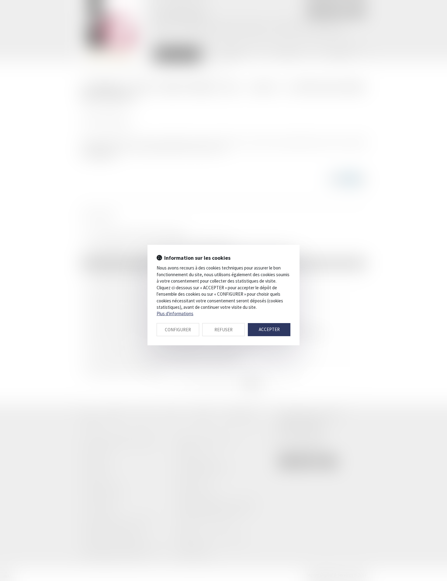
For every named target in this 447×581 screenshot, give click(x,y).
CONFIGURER (178, 330)
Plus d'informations (175, 313)
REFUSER (223, 330)
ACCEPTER (269, 329)
